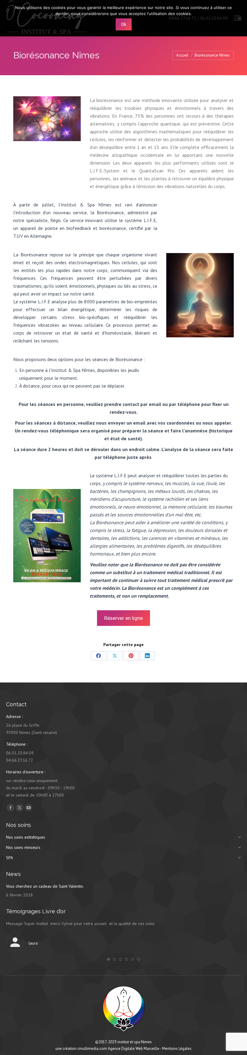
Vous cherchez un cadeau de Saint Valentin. (45, 886)
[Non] (239, 18)
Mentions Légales (177, 1048)
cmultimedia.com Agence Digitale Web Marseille (118, 1048)
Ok (123, 24)
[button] (108, 959)
